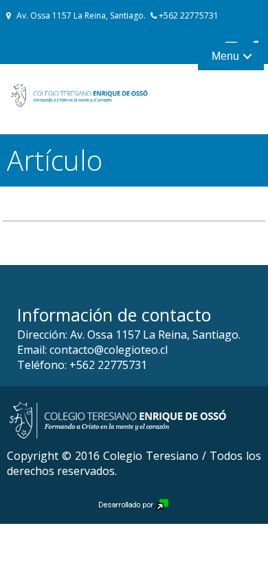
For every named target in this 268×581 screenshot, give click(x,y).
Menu (225, 56)
